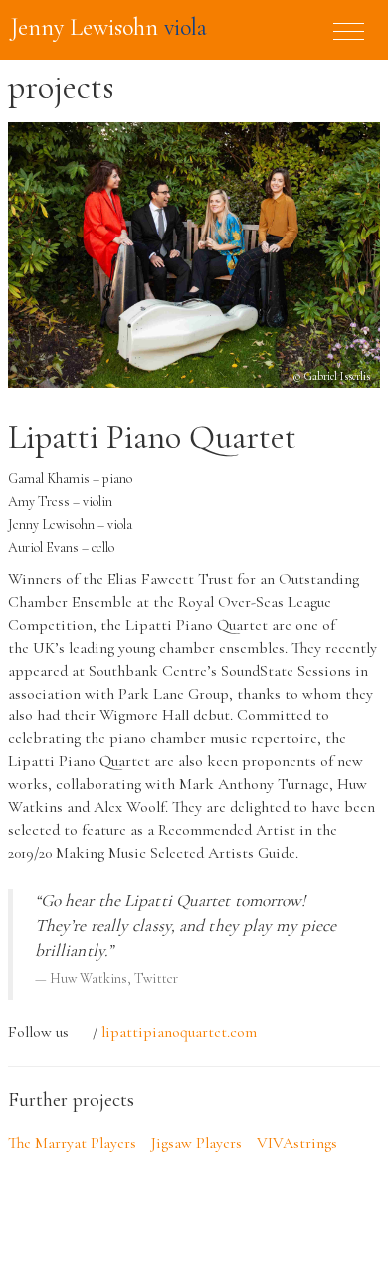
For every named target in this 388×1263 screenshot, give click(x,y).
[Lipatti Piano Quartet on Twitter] (81, 1033)
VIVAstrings (297, 1143)
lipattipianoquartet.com (179, 1032)
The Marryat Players (72, 1143)
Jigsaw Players (196, 1143)
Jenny (108, 27)
